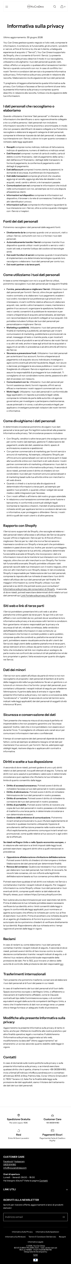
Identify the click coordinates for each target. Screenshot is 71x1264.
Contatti (43, 1180)
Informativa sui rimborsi (15, 1237)
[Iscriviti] (63, 1217)
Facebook (8, 1161)
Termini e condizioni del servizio (42, 1237)
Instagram (20, 1161)
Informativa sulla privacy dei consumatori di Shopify (29, 589)
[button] (54, 6)
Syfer (35, 1255)
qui (61, 964)
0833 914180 (9, 1164)
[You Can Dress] (35, 6)
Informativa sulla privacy (22, 1232)
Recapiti (62, 1237)
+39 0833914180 (52, 1123)
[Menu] (9, 6)
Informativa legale (35, 1242)
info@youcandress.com (15, 1167)
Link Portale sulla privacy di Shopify (38, 595)
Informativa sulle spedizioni (47, 1232)
